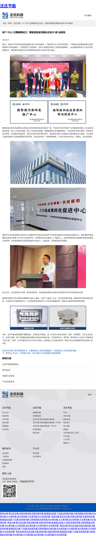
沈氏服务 (5, 453)
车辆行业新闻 (8, 376)
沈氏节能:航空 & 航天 (71, 433)
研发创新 (5, 422)
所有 (10, 23)
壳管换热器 (37, 416)
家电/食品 (66, 419)
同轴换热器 (37, 412)
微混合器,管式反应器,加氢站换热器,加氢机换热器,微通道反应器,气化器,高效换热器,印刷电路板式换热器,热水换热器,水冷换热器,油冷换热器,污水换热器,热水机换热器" (48, 520)
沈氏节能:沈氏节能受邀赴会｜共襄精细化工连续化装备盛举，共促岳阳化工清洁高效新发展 (41, 351)
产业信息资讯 (8, 382)
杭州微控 (36, 453)
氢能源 (65, 429)
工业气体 (66, 439)
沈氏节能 (8, 6)
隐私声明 (57, 506)
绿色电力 (66, 422)
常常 (89, 395)
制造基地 (5, 416)
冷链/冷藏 (66, 416)
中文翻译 (87, 15)
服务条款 (65, 506)
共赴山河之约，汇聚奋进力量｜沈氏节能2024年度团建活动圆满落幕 (34, 353)
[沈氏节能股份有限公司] (13, 15)
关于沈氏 (5, 412)
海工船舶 (66, 426)
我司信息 (6, 370)
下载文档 (5, 456)
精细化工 (66, 443)
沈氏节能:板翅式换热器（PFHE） (45, 426)
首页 (4, 23)
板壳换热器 (37, 429)
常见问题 (50, 506)
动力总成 (66, 436)
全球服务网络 (7, 460)
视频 (4, 467)
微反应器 (36, 433)
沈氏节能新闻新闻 (10, 364)
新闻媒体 (5, 426)
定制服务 (5, 463)
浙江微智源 (37, 456)
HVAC (65, 412)
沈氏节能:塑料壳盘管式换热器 (43, 419)
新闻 (37, 506)
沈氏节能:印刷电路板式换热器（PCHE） (47, 422)
